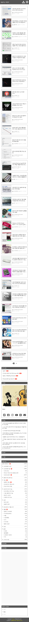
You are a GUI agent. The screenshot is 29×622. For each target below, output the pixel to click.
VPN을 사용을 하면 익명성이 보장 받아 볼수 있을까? (14, 440)
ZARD (15, 531)
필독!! (5, 370)
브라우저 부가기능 (15, 489)
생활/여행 (15, 24)
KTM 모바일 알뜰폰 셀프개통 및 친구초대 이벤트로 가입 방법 (14, 424)
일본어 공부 (15, 504)
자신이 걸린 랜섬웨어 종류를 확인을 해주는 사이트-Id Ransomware (14, 447)
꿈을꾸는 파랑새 (5, 2)
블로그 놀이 (15, 523)
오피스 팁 (15, 470)
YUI (15, 536)
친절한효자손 (13, 620)
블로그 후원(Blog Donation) (10, 375)
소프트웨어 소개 (16, 95)
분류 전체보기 (14, 463)
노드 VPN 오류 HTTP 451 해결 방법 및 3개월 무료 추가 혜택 (14, 427)
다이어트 (15, 521)
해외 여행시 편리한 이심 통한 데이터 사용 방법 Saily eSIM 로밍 (13, 443)
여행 (15, 515)
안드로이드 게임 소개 (15, 484)
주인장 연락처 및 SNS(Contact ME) (12, 373)
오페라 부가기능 (15, 497)
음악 (15, 529)
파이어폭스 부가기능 (15, 491)
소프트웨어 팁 (16, 36)
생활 (14, 179)
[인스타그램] (12, 415)
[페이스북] (8, 415)
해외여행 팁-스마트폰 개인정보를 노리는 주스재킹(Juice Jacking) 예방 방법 (14, 434)
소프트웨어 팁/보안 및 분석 (18, 12)
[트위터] (4, 415)
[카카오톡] (21, 415)
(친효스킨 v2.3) (19, 620)
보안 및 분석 (15, 474)
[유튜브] (16, 415)
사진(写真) (15, 517)
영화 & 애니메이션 (15, 477)
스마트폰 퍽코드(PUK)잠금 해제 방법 (11, 430)
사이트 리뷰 (15, 539)
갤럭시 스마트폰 (15, 511)
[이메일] (25, 415)
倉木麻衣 (15, 533)
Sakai (13, 619)
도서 (15, 519)
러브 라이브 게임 (15, 486)
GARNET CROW (15, 535)
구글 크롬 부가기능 (15, 493)
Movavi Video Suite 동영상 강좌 (15, 472)
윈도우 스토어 (15, 495)
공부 (15, 500)
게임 (15, 480)
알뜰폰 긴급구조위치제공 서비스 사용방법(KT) (14, 436)
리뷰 (15, 526)
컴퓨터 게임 (15, 482)
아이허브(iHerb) (15, 513)
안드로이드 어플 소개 (15, 507)
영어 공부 (15, 502)
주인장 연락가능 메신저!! (10, 378)
